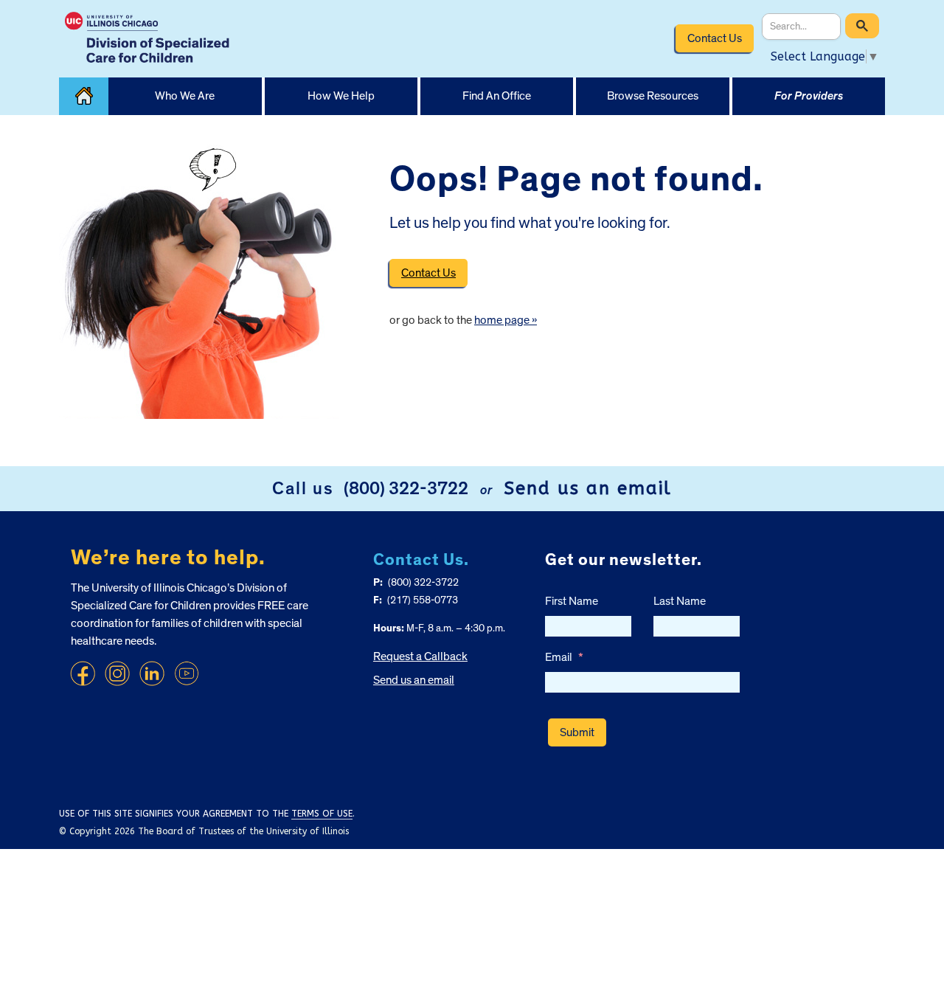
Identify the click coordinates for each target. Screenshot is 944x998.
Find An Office (496, 96)
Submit (577, 732)
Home (83, 96)
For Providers (808, 96)
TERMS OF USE (322, 813)
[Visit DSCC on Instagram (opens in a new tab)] (117, 673)
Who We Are (185, 96)
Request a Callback (420, 656)
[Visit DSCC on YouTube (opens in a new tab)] (186, 673)
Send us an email (588, 488)
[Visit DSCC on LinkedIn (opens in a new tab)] (152, 673)
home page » (505, 320)
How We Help (341, 96)
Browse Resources (652, 96)
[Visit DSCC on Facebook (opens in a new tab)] (82, 673)
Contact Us (714, 38)
